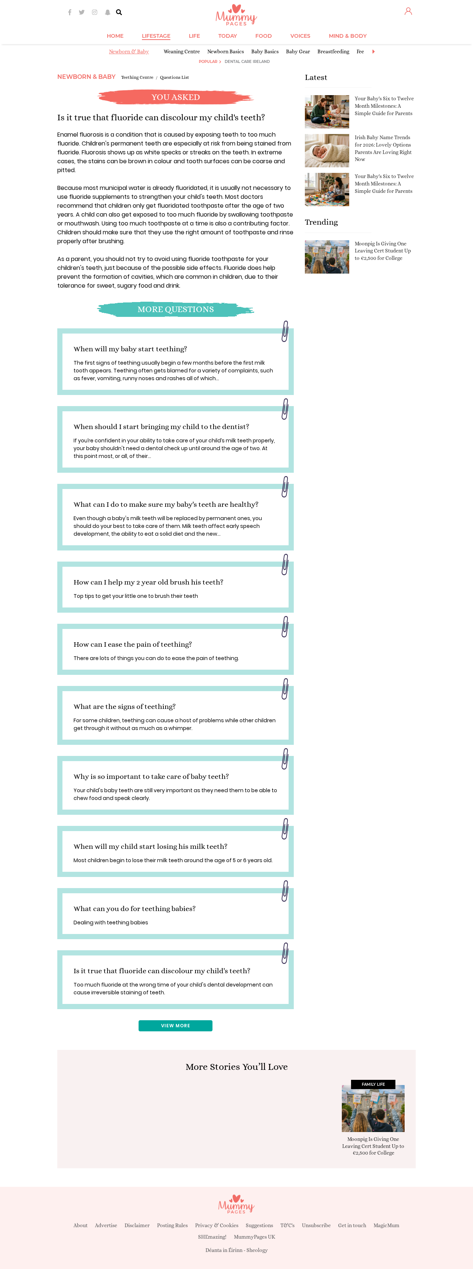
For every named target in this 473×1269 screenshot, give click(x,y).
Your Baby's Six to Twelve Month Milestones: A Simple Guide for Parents (384, 106)
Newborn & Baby (129, 51)
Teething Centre (137, 77)
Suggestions (259, 1225)
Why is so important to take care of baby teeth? (151, 776)
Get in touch (352, 1225)
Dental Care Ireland (247, 61)
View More (175, 1025)
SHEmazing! (212, 1237)
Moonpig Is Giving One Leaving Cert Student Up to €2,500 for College (383, 251)
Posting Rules (172, 1225)
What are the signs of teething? (125, 706)
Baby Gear (298, 51)
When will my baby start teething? (130, 349)
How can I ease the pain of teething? (133, 644)
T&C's (287, 1225)
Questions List (174, 77)
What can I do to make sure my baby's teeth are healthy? (166, 504)
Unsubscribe (316, 1225)
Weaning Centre (182, 51)
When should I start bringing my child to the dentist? (161, 426)
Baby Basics (265, 51)
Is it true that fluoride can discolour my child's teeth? (162, 971)
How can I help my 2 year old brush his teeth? (149, 582)
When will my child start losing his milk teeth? (151, 846)
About (81, 1225)
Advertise (106, 1225)
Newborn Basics (225, 51)
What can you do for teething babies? (135, 908)
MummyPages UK (254, 1237)
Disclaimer (137, 1225)
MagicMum (386, 1225)
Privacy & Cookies (216, 1225)
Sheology (257, 1250)
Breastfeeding (333, 51)
